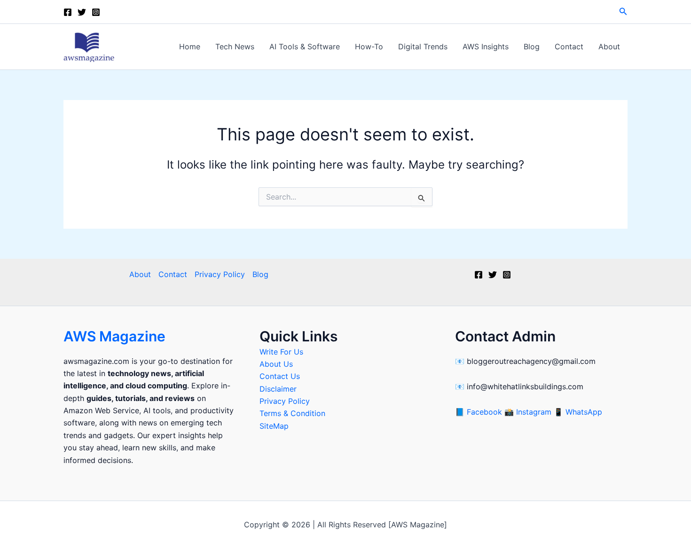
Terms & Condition (292, 413)
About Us (276, 364)
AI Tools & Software (304, 46)
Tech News (234, 46)
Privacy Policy (220, 274)
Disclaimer (278, 389)
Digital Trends (423, 46)
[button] (623, 11)
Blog (532, 46)
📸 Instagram (529, 412)
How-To (369, 46)
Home (189, 46)
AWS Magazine (114, 336)
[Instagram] (96, 12)
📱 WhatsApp (578, 412)
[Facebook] (67, 12)
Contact (569, 46)
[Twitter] (82, 12)
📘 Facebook (479, 412)
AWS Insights (486, 46)
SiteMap (274, 426)
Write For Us (281, 351)
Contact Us (279, 376)
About (609, 46)
